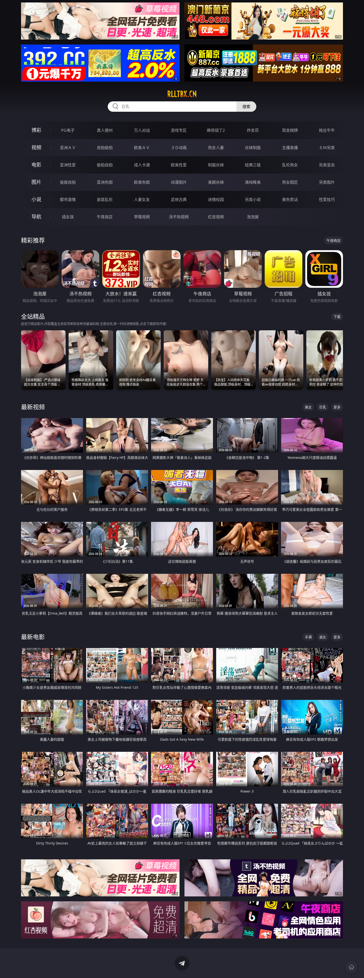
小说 (36, 199)
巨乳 (322, 407)
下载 (337, 316)
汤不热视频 (179, 217)
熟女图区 (290, 182)
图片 (36, 182)
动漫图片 (179, 182)
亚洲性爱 (68, 165)
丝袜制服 (253, 147)
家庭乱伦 (105, 199)
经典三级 (253, 165)
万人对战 (142, 130)
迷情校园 (216, 199)
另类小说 (253, 199)
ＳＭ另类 (327, 147)
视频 (36, 147)
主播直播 (290, 147)
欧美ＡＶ (142, 147)
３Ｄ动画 (179, 147)
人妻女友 (142, 199)
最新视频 (33, 407)
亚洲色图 (105, 182)
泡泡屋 (253, 217)
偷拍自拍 (105, 165)
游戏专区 (179, 130)
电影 (36, 164)
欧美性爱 (179, 165)
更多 (337, 407)
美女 (308, 407)
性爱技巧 (327, 199)
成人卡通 (142, 165)
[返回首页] (351, 967)
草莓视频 (142, 217)
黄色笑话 (290, 199)
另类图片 (327, 182)
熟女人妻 (216, 147)
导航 (36, 216)
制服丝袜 (216, 165)
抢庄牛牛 (327, 130)
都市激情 (68, 199)
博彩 (36, 130)
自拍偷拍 (105, 147)
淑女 (322, 637)
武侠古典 (179, 199)
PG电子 (68, 130)
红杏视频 (216, 217)
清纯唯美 (253, 182)
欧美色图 (142, 182)
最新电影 (33, 637)
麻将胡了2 (216, 130)
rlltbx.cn (182, 94)
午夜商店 (105, 217)
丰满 (308, 637)
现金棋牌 (290, 130)
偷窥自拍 (68, 182)
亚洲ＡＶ (68, 147)
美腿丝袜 (216, 182)
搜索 (246, 106)
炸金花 (253, 130)
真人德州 (105, 130)
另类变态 (327, 165)
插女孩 (68, 217)
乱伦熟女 (290, 165)
